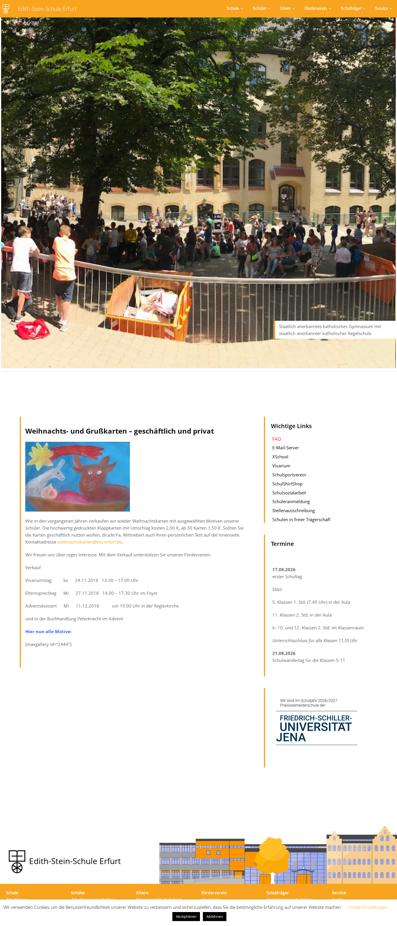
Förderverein (316, 9)
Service (381, 9)
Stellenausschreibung (293, 510)
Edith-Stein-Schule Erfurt (47, 9)
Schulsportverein (289, 475)
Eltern (285, 9)
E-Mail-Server (285, 448)
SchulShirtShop (287, 484)
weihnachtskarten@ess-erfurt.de (89, 542)
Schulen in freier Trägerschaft (301, 519)
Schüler (259, 9)
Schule (233, 9)
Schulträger (351, 9)
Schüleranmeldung (291, 502)
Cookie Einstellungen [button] (368, 907)
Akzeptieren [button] (186, 916)
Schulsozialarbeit (289, 493)
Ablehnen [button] (214, 916)
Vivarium (281, 466)
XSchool (280, 457)
